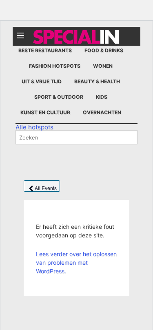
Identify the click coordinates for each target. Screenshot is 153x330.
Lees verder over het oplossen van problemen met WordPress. (76, 262)
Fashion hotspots (54, 66)
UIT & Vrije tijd (42, 81)
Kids (101, 97)
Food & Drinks (103, 50)
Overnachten (102, 112)
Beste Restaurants (45, 50)
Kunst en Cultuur (45, 112)
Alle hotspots (34, 127)
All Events (46, 187)
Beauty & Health (97, 81)
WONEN (103, 66)
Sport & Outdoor (58, 97)
